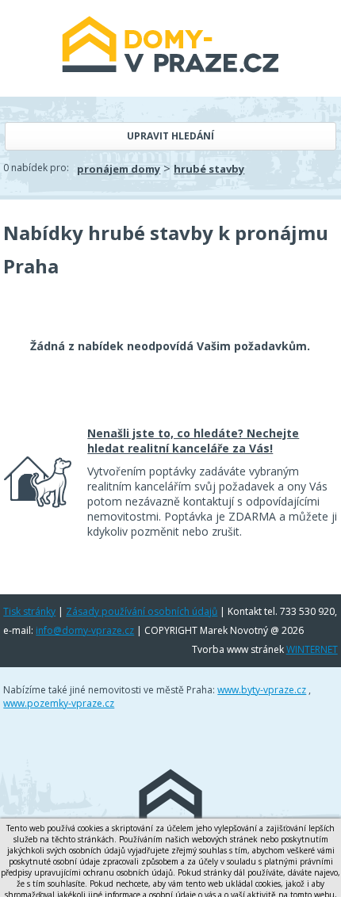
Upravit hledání (170, 136)
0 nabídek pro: (36, 167)
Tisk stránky (29, 611)
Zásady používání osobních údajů (141, 611)
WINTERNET (312, 649)
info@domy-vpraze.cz (85, 630)
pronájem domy (118, 169)
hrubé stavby (209, 169)
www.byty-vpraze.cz (261, 690)
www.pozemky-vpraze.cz (58, 703)
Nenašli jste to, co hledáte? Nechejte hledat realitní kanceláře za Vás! (193, 441)
